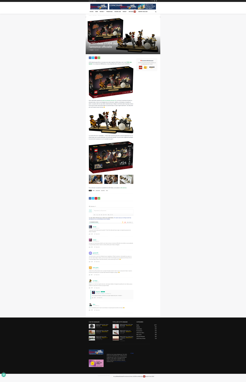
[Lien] (109, 215)
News (95, 40)
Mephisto (92, 49)
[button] (155, 11)
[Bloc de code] (107, 215)
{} (110, 214)
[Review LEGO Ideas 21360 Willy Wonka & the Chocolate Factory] (92, 332)
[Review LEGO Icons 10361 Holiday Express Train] (92, 338)
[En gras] (94, 215)
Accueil (90, 15)
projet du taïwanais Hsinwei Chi (109, 100)
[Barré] (100, 215)
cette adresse (123, 187)
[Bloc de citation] (105, 215)
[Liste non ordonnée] (103, 215)
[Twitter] (93, 57)
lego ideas (103, 190)
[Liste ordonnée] (101, 215)
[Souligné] (98, 215)
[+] (112, 214)
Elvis (94, 304)
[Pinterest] (96, 57)
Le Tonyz (95, 280)
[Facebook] (151, 1)
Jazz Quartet (98, 190)
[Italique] (96, 215)
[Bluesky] (156, 1)
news (107, 190)
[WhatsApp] (99, 57)
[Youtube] (154, 1)
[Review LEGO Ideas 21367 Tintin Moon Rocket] (116, 326)
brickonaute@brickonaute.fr (120, 361)
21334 (93, 190)
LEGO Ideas (95, 15)
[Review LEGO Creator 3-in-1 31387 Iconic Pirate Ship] (116, 332)
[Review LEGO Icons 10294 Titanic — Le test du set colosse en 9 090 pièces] (116, 338)
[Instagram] (153, 1)
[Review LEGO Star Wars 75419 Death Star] (92, 326)
